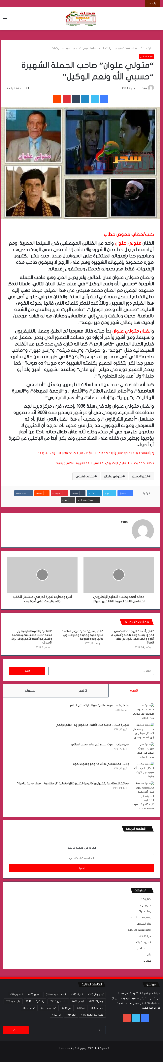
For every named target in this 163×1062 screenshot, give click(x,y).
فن (81, 1008)
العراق (34, 994)
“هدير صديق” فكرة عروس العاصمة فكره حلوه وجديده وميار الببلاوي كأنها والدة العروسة (82, 635)
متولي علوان (128, 243)
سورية (97, 1008)
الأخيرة (134, 690)
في (66, 1008)
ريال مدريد (13, 1001)
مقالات (147, 960)
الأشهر (83, 690)
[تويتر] (95, 99)
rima (144, 88)
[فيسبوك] (104, 99)
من (56, 1015)
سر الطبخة (145, 936)
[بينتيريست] (67, 99)
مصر (71, 1015)
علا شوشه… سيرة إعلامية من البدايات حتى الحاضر (99, 705)
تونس (78, 1001)
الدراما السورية (56, 994)
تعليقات (30, 690)
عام (149, 954)
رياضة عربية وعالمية (139, 930)
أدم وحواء (145, 905)
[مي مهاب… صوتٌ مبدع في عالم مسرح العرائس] (143, 750)
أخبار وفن (146, 899)
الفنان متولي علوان (132, 331)
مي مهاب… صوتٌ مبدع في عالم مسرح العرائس (100, 744)
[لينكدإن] (85, 99)
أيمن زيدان (96, 994)
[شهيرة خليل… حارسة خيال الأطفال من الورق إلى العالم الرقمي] (143, 731)
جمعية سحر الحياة (140, 917)
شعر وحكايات (143, 942)
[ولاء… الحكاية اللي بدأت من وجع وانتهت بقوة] (143, 770)
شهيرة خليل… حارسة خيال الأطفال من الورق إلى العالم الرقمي (92, 724)
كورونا (29, 1008)
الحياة (77, 994)
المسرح (16, 994)
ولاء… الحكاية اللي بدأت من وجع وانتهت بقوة (101, 763)
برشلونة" (96, 1001)
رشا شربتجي (35, 1001)
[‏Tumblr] (76, 99)
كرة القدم (48, 1008)
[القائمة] (5, 20)
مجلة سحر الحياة (92, 1015)
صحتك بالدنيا (144, 948)
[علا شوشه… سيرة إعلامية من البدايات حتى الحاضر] (143, 711)
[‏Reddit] (57, 99)
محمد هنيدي (85, 476)
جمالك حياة (145, 911)
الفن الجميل (140, 476)
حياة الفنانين (133, 48)
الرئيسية (147, 48)
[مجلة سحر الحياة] (81, 18)
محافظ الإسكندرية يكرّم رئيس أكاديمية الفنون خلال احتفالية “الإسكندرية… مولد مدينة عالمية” (73, 783)
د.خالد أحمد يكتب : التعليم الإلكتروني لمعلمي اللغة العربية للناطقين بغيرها (104, 463)
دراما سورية (58, 1001)
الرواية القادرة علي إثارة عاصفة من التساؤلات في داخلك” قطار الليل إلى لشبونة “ (89, 452)
